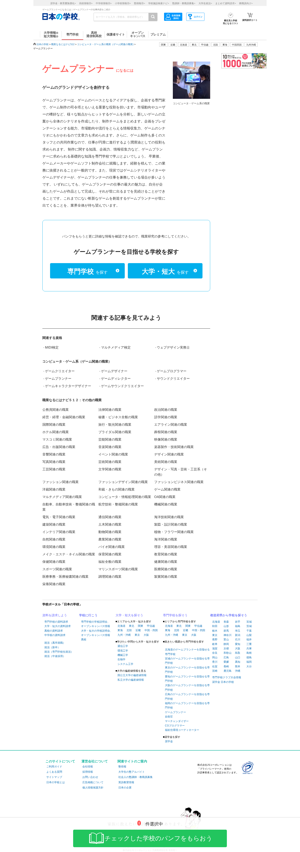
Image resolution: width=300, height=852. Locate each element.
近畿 (138, 630)
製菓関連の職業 (165, 576)
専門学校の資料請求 (56, 621)
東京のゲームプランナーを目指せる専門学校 (187, 669)
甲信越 (151, 625)
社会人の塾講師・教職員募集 (135, 777)
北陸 (129, 630)
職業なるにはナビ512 (62, 44)
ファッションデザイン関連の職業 (123, 482)
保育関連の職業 (109, 554)
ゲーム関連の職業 (167, 489)
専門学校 (87, 271)
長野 (214, 639)
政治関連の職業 (165, 409)
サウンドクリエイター (173, 378)
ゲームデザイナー (114, 371)
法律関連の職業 (109, 409)
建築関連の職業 (53, 524)
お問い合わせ (90, 777)
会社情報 (87, 766)
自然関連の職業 (53, 539)
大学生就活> (205, 3)
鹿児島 (227, 670)
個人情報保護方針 (92, 787)
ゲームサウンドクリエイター (122, 386)
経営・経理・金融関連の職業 (63, 417)
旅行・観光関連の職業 (114, 424)
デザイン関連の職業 (169, 454)
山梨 (249, 635)
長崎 (226, 666)
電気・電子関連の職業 (58, 517)
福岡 (249, 661)
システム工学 (125, 664)
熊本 (237, 666)
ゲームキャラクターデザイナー (68, 386)
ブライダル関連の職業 (114, 432)
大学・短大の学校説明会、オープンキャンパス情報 (97, 633)
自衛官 (169, 716)
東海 (120, 630)
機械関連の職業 (165, 504)
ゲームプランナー (58, 378)
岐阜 (214, 644)
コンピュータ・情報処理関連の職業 (124, 497)
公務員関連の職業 (55, 409)
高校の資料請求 (53, 630)
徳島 (249, 657)
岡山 (214, 657)
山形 (226, 626)
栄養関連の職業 (53, 584)
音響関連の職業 (53, 454)
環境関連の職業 (53, 547)
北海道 (183, 44)
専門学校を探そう (175, 615)
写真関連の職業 (53, 462)
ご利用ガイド (54, 766)
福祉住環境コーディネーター (182, 730)
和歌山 (227, 652)
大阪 (146, 634)
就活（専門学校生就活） (58, 651)
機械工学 (122, 655)
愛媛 (226, 661)
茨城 (249, 626)
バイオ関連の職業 (111, 547)
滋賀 (214, 648)
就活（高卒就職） (54, 642)
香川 (214, 661)
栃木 (214, 630)
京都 (226, 648)
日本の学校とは (55, 782)
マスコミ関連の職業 (57, 439)
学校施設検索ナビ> (158, 3)
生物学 (121, 659)
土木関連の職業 (109, 524)
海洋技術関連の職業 (169, 517)
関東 (140, 625)
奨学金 (169, 741)
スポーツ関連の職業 (57, 569)
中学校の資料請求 (54, 635)
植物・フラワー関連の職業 (174, 532)
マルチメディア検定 (116, 347)
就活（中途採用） (54, 656)
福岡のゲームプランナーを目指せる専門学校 (187, 705)
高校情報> (85, 3)
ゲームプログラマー (171, 371)
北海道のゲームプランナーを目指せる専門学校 (187, 651)
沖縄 (237, 670)
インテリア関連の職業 (58, 532)
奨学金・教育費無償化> (63, 3)
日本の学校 (42, 44)
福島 (237, 626)
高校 (83, 639)
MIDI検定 (52, 347)
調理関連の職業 (109, 576)
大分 (249, 666)
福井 (249, 639)
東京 (137, 634)
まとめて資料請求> (225, 3)
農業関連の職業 (109, 539)
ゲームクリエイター (60, 371)
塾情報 (122, 766)
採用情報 (87, 771)
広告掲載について (92, 782)
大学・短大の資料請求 (57, 626)
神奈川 (227, 635)
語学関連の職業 (165, 417)
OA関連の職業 (164, 497)
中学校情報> (104, 3)
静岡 (226, 644)
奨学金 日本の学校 (223, 682)
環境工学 (122, 650)
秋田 (214, 626)
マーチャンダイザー (177, 721)
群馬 (226, 630)
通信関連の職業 (109, 517)
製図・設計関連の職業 (170, 524)
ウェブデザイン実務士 (173, 347)
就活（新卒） (52, 647)
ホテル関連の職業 (55, 432)
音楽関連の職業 (109, 447)
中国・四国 (151, 630)
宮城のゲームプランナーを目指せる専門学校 (187, 660)
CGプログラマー (175, 725)
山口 (237, 657)
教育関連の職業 (165, 554)
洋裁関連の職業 (53, 489)
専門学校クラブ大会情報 (226, 677)
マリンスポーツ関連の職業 (118, 569)
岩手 (237, 621)
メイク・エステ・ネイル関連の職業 (68, 554)
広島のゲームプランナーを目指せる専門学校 (187, 696)
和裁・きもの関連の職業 (116, 489)
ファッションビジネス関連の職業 (179, 482)
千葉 (249, 630)
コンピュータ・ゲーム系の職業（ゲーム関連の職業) (105, 44)
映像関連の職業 (165, 439)
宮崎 (214, 670)
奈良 (214, 652)
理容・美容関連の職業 (170, 547)
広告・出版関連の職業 (58, 447)
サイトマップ (54, 777)
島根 (249, 652)
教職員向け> (246, 3)
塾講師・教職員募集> (183, 3)
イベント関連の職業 (113, 454)
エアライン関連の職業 (170, 424)
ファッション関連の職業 (60, 482)
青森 (226, 621)
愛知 (237, 644)
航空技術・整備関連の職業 (118, 504)
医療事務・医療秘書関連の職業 (65, 576)
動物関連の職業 (109, 532)
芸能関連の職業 (109, 439)
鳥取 (237, 652)
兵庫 (249, 648)
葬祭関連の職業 (165, 432)
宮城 (249, 621)
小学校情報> (123, 3)
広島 (226, 657)
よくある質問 (54, 771)
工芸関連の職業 (53, 469)
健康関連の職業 (165, 561)
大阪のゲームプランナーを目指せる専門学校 (187, 687)
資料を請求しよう (54, 615)
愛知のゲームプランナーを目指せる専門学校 (187, 678)
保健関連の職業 (53, 561)
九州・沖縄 (124, 634)
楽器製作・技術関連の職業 (174, 447)
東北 (131, 625)
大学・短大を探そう (129, 615)
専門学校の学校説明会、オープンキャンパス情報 (95, 624)
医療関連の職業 (165, 569)
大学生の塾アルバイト (131, 771)
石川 (237, 639)
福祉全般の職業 (109, 561)
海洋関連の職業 (165, 539)
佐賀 (214, 666)
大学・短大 (165, 271)
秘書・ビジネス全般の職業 (118, 417)
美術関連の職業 (165, 462)
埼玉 (237, 630)
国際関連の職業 (53, 424)
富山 (226, 639)
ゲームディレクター (116, 378)
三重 (249, 644)
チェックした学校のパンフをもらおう (158, 838)
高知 (237, 661)
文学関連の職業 (109, 469)
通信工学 (122, 646)
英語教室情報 (126, 782)
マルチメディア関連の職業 (62, 497)
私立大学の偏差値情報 (130, 679)
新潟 (237, 635)
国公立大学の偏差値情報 (131, 675)
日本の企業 (125, 787)
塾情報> (139, 3)
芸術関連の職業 (109, 462)
